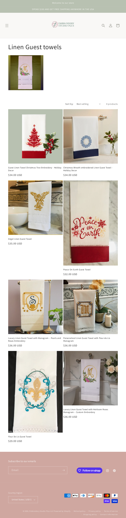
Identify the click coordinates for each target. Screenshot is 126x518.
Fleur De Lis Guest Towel (19, 436)
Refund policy (79, 511)
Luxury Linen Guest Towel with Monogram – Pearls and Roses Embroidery (34, 339)
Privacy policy (95, 511)
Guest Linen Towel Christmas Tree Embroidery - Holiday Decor (35, 169)
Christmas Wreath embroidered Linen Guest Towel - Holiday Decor (88, 169)
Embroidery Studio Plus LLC (41, 511)
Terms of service (111, 511)
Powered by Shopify (62, 511)
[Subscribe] (63, 470)
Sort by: (69, 103)
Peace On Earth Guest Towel (77, 269)
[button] (6, 25)
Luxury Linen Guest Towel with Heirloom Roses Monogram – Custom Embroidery (85, 411)
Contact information (109, 514)
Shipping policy (90, 514)
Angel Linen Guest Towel (20, 239)
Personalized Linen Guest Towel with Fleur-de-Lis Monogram (86, 339)
